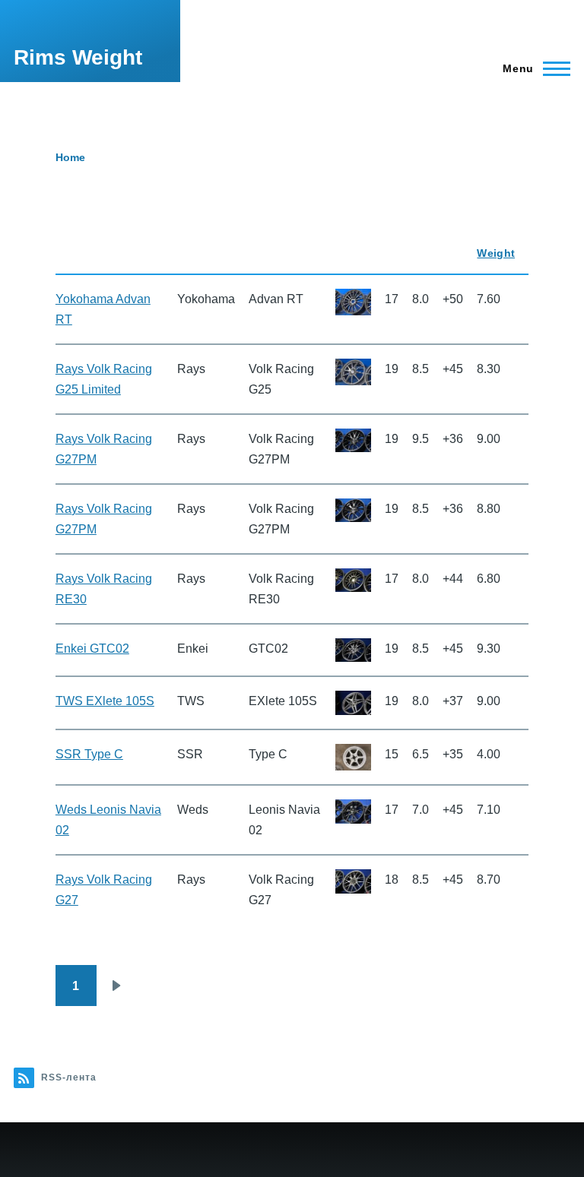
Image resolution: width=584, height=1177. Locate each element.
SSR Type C (89, 754)
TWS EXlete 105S (105, 700)
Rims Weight (78, 57)
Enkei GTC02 (92, 648)
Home (70, 157)
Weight (496, 253)
